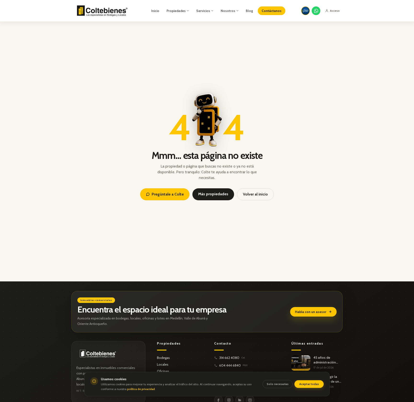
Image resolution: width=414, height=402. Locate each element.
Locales (162, 364)
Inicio (155, 11)
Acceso (335, 10)
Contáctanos (272, 11)
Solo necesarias (277, 384)
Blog (249, 11)
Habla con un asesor (310, 312)
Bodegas (163, 358)
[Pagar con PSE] (305, 10)
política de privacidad (141, 389)
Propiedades (176, 11)
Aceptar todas (309, 384)
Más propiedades (213, 194)
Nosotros (228, 11)
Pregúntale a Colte (168, 194)
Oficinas (163, 371)
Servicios (203, 11)
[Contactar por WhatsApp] (316, 10)
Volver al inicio (255, 194)
